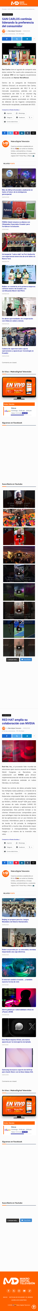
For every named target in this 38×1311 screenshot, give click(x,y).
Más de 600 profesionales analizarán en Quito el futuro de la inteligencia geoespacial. (17, 192)
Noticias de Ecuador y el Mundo (21, 1297)
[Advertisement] (19, 685)
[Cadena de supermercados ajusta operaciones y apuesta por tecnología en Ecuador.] (19, 336)
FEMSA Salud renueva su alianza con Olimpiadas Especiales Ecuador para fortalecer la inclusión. (16, 224)
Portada (4, 9)
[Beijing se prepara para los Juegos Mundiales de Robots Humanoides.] (19, 907)
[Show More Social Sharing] (34, 39)
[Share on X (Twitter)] (17, 39)
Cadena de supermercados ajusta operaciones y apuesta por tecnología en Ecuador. (18, 351)
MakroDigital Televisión (14, 31)
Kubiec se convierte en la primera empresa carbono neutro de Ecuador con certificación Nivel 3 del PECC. (18, 289)
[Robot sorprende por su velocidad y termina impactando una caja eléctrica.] (19, 937)
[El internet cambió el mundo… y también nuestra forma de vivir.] (19, 967)
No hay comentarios (9, 34)
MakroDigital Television (23, 1305)
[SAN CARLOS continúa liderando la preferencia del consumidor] (19, 54)
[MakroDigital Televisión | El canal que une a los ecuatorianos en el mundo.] (19, 3)
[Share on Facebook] (7, 39)
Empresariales (7, 14)
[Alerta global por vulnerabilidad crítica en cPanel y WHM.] (19, 997)
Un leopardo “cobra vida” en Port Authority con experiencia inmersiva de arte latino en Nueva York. (18, 256)
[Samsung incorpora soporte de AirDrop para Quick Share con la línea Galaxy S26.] (19, 1057)
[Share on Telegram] (27, 39)
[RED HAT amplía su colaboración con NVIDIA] (19, 751)
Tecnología (6, 715)
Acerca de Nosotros (18, 1300)
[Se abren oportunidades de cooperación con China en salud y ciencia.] (19, 306)
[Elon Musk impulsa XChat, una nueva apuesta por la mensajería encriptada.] (19, 1027)
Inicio (5, 1297)
